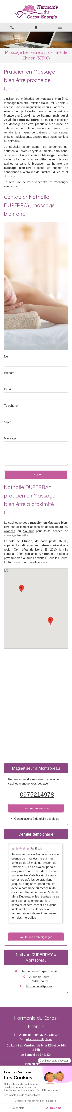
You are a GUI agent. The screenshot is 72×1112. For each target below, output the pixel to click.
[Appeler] (12, 27)
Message (10, 438)
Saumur (28, 531)
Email (7, 389)
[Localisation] (36, 27)
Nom (7, 356)
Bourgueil (61, 526)
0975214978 (37, 794)
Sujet (7, 422)
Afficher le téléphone (39, 986)
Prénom (9, 372)
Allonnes (9, 531)
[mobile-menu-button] (60, 27)
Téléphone (11, 405)
